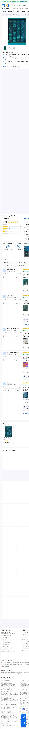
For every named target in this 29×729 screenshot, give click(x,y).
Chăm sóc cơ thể (7, 715)
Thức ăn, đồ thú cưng (7, 700)
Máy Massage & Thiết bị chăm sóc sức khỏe (9, 716)
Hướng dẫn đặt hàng (5, 639)
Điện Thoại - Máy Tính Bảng (8, 704)
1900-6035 (7, 632)
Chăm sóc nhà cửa (9, 701)
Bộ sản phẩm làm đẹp (9, 720)
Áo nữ (21, 682)
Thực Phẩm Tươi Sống (6, 691)
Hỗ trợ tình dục (12, 720)
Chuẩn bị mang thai (8, 689)
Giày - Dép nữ (23, 700)
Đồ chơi (14, 682)
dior (6, 672)
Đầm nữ (24, 682)
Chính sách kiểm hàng (6, 642)
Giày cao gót (22, 702)
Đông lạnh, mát (10, 695)
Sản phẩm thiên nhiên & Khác (8, 717)
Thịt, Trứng (7, 693)
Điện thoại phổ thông (7, 707)
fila (17, 673)
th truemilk (16, 672)
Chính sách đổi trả (5, 644)
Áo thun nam (22, 691)
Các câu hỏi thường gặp (6, 635)
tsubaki (20, 673)
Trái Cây (3, 693)
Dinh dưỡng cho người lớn (8, 686)
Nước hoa (6, 720)
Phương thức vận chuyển (6, 640)
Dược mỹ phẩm (13, 721)
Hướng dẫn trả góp (5, 646)
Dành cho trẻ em (7, 699)
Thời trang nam (24, 689)
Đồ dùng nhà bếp (4, 725)
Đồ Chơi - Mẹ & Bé (5, 680)
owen (24, 672)
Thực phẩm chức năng (8, 713)
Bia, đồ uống (5, 698)
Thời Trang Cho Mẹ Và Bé (6, 682)
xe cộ (21, 8)
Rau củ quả (5, 694)
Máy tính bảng (7, 708)
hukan (11, 673)
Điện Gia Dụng (4, 723)
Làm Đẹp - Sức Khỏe (6, 711)
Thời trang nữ (23, 680)
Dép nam (27, 711)
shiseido (3, 673)
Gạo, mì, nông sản (8, 697)
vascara (3, 672)
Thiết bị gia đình (12, 725)
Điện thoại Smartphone (6, 706)
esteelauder (10, 672)
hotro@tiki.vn (12, 649)
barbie (20, 672)
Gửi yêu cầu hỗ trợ (5, 637)
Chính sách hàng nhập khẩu (7, 648)
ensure (27, 672)
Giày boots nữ (25, 704)
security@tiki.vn (11, 651)
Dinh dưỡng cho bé (8, 685)
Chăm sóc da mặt (5, 712)
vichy (15, 673)
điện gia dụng (15, 8)
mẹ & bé (26, 8)
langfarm (8, 673)
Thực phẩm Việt (12, 694)
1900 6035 (7, 666)
